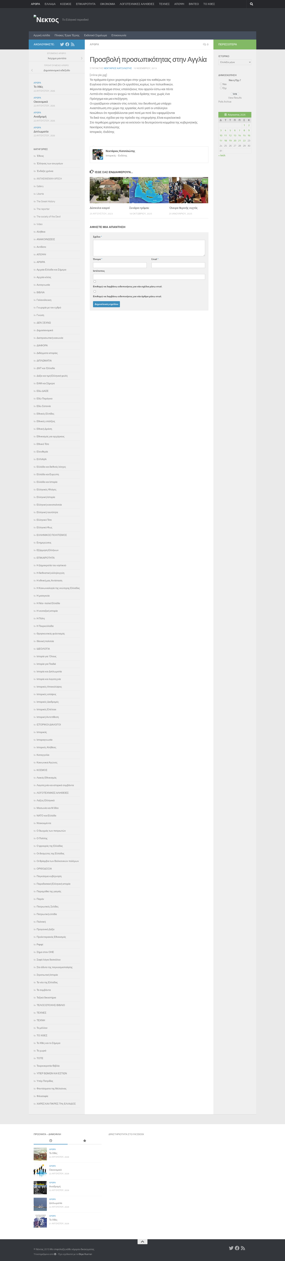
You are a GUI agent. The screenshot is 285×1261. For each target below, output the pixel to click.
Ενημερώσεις (44, 542)
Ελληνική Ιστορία (46, 497)
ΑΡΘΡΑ (35, 4)
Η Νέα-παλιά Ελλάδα (48, 603)
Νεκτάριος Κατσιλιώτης (118, 68)
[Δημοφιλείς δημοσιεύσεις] (85, 1140)
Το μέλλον (42, 1027)
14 (239, 135)
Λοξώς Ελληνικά (46, 800)
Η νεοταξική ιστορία (47, 610)
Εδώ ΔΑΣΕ (42, 391)
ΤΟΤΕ (40, 1058)
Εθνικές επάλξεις (46, 421)
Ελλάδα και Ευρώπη (48, 474)
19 (230, 140)
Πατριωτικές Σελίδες (48, 906)
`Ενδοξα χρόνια (45, 171)
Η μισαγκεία (43, 595)
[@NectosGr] (62, 44)
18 (225, 140)
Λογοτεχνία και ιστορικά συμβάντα (55, 785)
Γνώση (40, 315)
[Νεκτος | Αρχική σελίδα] (46, 20)
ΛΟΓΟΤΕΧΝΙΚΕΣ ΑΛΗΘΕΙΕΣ (137, 4)
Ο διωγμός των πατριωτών (51, 830)
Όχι (224, 88)
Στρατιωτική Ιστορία (47, 974)
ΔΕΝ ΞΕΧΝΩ (44, 322)
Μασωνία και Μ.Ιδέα (48, 808)
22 (244, 140)
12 (230, 135)
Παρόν (40, 899)
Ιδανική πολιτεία (45, 641)
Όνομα (97, 259)
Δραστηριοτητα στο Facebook (126, 1134)
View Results (235, 97)
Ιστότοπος (99, 271)
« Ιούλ (221, 155)
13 (235, 135)
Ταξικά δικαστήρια (46, 997)
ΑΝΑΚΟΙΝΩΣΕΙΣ (46, 239)
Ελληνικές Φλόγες (46, 489)
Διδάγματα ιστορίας (47, 353)
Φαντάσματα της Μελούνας (51, 1088)
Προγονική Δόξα (45, 929)
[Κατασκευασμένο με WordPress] (55, 1254)
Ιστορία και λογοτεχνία (49, 679)
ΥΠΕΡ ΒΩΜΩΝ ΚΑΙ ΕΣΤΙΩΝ (52, 1073)
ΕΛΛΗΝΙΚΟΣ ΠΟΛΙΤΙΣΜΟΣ (52, 535)
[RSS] (73, 44)
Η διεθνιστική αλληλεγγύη (50, 572)
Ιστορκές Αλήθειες (46, 747)
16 (249, 135)
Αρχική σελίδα (41, 35)
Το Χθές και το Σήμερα (48, 1043)
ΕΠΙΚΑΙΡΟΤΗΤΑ (85, 4)
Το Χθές (38, 86)
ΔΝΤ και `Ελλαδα (46, 368)
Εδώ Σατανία (44, 406)
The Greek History (46, 201)
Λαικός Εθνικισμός (47, 777)
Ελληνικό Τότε (44, 519)
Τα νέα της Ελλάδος (47, 982)
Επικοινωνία (118, 35)
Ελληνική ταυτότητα (47, 512)
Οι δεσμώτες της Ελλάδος (50, 853)
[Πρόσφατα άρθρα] (51, 1140)
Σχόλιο (97, 236)
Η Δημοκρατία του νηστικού (51, 565)
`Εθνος (40, 155)
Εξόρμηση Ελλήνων (48, 550)
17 (221, 140)
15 (244, 135)
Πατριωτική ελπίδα (47, 914)
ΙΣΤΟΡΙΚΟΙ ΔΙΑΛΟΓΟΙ (49, 724)
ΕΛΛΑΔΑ (50, 4)
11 (225, 135)
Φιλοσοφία (42, 1096)
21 (239, 140)
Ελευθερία (42, 451)
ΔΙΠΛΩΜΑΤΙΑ (44, 360)
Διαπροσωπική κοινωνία (50, 337)
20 (235, 140)
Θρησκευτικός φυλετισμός (51, 633)
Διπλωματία (41, 131)
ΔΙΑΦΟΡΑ (42, 345)
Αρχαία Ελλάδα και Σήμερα (51, 269)
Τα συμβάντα (44, 990)
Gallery (40, 186)
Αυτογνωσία (43, 284)
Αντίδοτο (41, 246)
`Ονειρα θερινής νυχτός (183, 208)
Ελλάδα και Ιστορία (47, 481)
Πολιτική (41, 921)
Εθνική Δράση (44, 428)
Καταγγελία (43, 754)
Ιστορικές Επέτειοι (46, 709)
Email (154, 259)
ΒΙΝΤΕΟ (194, 4)
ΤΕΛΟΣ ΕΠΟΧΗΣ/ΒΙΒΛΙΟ (51, 1005)
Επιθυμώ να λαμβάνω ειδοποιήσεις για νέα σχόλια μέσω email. (127, 286)
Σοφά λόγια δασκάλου (49, 959)
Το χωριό (41, 1050)
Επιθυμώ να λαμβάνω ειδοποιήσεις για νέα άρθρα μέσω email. (127, 296)
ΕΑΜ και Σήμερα (46, 383)
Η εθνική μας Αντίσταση (49, 580)
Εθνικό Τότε (43, 444)
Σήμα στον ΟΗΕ (45, 952)
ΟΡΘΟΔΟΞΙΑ (44, 868)
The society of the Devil (49, 216)
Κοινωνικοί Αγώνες (47, 762)
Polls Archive (224, 101)
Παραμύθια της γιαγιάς (49, 891)
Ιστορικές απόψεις (46, 694)
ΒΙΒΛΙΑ (41, 292)
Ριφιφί (40, 944)
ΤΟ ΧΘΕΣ (209, 4)
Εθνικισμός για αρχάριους (50, 436)
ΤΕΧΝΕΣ (164, 4)
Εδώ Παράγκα (44, 398)
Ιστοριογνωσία (44, 739)
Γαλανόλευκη (44, 300)
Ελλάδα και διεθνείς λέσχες (51, 466)
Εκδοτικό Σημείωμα (95, 35)
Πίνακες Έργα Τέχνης (67, 35)
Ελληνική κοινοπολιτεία (49, 504)
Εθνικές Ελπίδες (45, 413)
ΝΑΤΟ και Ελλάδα (46, 815)
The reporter (43, 209)
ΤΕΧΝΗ (41, 1020)
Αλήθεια (41, 231)
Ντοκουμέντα (44, 823)
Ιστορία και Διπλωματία (49, 671)
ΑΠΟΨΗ (179, 4)
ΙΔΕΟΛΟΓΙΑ (43, 648)
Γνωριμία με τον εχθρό (49, 307)
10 (221, 135)
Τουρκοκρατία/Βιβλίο (48, 1065)
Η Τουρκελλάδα (45, 626)
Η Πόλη (41, 618)
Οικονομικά (41, 101)
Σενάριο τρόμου (139, 208)
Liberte (40, 193)
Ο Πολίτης (42, 838)
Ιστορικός (42, 732)
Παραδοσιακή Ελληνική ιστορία (53, 883)
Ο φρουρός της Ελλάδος (50, 845)
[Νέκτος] (67, 44)
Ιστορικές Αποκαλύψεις (49, 686)
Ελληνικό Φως (44, 527)
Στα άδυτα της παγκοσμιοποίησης (55, 967)
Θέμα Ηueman (85, 1254)
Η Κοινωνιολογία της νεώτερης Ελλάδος (58, 588)
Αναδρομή (40, 116)
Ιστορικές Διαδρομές (48, 701)
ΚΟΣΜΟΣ (65, 4)
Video (40, 224)
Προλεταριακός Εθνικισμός (51, 936)
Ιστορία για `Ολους (46, 656)
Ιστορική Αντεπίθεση (48, 717)
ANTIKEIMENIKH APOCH (49, 178)
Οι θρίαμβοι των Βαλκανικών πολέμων (58, 861)
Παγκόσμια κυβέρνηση (49, 876)
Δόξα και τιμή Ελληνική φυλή (52, 375)
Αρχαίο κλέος (44, 277)
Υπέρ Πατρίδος (45, 1081)
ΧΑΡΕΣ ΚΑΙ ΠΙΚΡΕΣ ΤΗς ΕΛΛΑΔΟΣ (56, 1103)
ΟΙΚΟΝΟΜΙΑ (107, 4)
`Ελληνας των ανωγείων (50, 163)
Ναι (224, 84)
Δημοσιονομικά (45, 330)
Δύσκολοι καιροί (100, 208)
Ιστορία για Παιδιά (46, 663)
